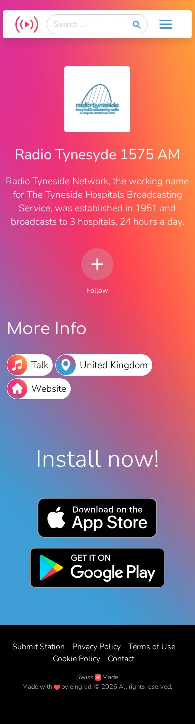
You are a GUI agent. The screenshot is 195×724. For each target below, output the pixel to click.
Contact (121, 658)
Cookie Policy (76, 658)
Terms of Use (152, 646)
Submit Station (38, 646)
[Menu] (166, 24)
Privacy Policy (96, 646)
